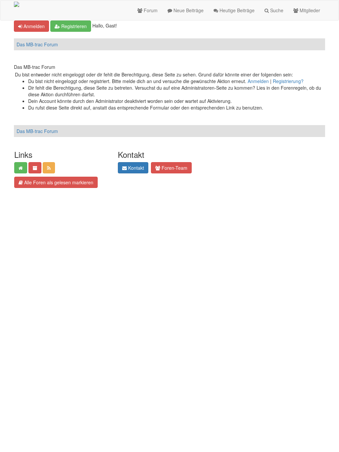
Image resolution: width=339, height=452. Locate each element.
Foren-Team (173, 167)
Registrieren (73, 26)
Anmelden (33, 26)
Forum (150, 10)
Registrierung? (288, 81)
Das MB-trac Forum (37, 44)
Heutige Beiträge (236, 10)
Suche (276, 10)
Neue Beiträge (188, 10)
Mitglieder (309, 10)
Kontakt (135, 167)
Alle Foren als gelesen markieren (58, 182)
